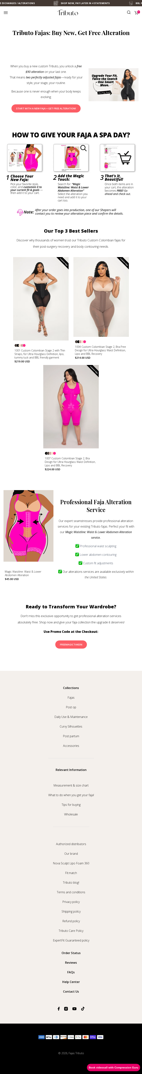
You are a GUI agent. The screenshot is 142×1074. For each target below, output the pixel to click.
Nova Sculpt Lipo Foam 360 (71, 863)
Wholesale (71, 814)
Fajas (71, 697)
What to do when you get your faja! (71, 795)
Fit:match (71, 873)
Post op (71, 707)
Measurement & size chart (71, 785)
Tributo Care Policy (71, 931)
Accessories (71, 746)
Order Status (71, 953)
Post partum (71, 736)
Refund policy (71, 921)
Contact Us (71, 991)
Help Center (71, 982)
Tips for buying (71, 805)
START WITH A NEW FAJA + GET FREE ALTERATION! (46, 108)
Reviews (71, 963)
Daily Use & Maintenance (71, 717)
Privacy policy (71, 902)
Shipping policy (71, 911)
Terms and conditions (71, 892)
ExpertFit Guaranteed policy (71, 940)
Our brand (71, 854)
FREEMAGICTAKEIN (71, 644)
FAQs (71, 972)
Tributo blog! (71, 882)
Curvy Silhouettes (71, 726)
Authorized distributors (71, 844)
